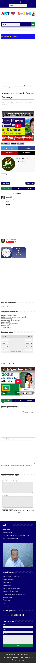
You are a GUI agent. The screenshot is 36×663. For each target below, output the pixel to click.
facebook (29, 188)
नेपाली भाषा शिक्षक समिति (7, 306)
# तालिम (8, 143)
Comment (28, 153)
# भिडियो (13, 143)
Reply (8, 204)
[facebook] (13, 1)
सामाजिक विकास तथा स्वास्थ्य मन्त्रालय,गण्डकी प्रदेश (14, 317)
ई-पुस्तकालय (6, 606)
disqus (18, 188)
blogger (6, 188)
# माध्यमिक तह (20, 143)
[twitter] (16, 660)
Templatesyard (7, 657)
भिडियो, (30, 102)
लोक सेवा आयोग (6, 600)
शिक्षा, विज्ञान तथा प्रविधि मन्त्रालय (11, 576)
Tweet (11, 148)
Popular (18, 401)
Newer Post (5, 183)
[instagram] (16, 1)
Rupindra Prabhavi (26, 657)
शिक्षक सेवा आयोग (5, 325)
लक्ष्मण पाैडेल (9, 197)
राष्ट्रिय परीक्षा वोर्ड (5, 322)
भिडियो (13, 86)
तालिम (8, 86)
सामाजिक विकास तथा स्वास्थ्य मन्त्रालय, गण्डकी (14, 594)
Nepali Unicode (3, 516)
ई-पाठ (4, 603)
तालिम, (26, 102)
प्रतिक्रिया (29, 401)
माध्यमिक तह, (4, 104)
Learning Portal (7, 597)
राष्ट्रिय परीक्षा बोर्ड (7, 582)
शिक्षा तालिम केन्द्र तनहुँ (6, 327)
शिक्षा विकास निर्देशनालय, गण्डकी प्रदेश (10, 320)
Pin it (11, 153)
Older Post (30, 183)
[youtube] (20, 1)
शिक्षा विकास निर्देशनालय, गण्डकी (10, 591)
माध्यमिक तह (19, 86)
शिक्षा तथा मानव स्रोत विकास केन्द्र (9, 324)
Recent (6, 401)
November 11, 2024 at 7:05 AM (14, 199)
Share (28, 148)
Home (3, 86)
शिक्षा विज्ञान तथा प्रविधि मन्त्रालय (9, 315)
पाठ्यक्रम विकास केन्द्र (6, 319)
